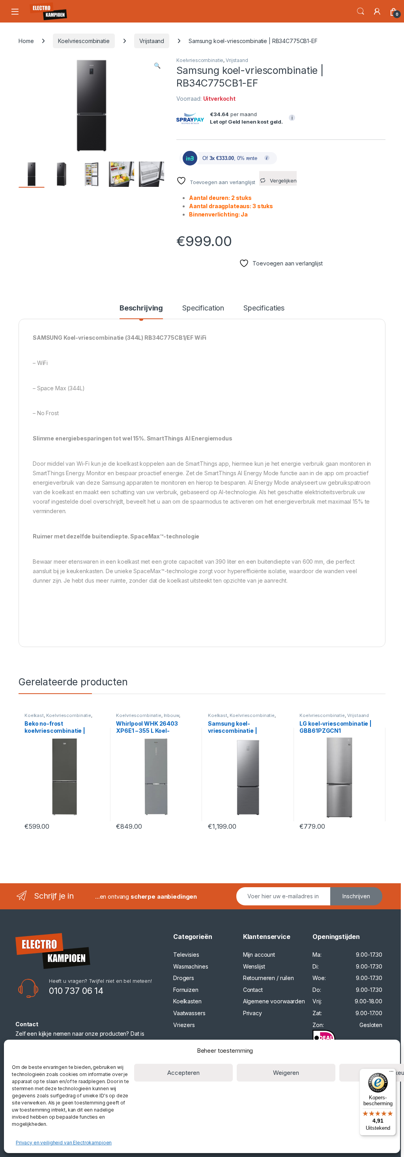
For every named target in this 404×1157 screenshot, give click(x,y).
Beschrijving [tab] (141, 308)
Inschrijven (356, 896)
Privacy (252, 1013)
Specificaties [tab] (263, 308)
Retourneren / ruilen (268, 978)
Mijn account (259, 954)
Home (26, 41)
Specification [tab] (203, 308)
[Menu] (391, 1073)
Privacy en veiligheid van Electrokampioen (64, 1143)
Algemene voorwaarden (274, 1001)
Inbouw (171, 715)
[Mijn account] (377, 11)
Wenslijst (254, 966)
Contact (253, 989)
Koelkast (34, 715)
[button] (157, 65)
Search (360, 11)
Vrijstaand (152, 41)
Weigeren (286, 1072)
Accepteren (183, 1072)
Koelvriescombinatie (83, 41)
